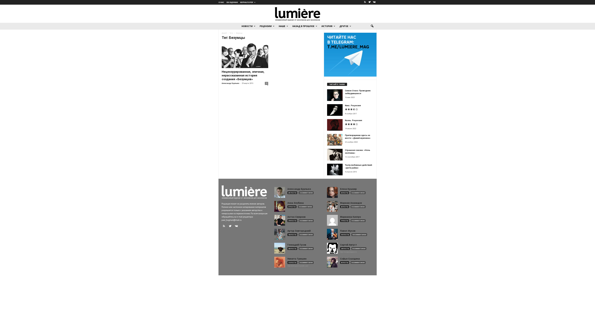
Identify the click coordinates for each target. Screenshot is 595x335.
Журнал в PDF (246, 2)
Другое (343, 26)
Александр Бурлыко (230, 83)
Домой (224, 33)
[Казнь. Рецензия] (335, 125)
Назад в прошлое (303, 26)
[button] (372, 26)
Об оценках (232, 2)
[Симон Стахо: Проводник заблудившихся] (335, 95)
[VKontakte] (374, 2)
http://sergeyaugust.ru (348, 252)
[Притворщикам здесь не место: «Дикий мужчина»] (335, 140)
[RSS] (365, 2)
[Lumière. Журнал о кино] (297, 14)
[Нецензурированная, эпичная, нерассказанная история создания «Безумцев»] (245, 55)
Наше (282, 26)
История (327, 26)
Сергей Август (348, 244)
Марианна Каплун (350, 216)
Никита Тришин (296, 258)
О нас (221, 2)
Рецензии (266, 26)
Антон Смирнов (296, 216)
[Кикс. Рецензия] (335, 110)
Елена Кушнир (348, 189)
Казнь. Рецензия (353, 120)
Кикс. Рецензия (353, 105)
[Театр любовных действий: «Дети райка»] (335, 169)
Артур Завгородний (299, 230)
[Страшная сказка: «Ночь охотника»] (335, 154)
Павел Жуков (347, 230)
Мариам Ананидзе (351, 203)
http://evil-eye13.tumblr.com (297, 266)
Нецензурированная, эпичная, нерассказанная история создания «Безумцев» (243, 75)
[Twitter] (370, 2)
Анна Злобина (295, 203)
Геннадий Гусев (296, 244)
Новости (247, 26)
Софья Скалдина (350, 258)
